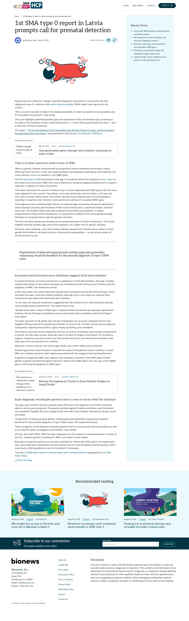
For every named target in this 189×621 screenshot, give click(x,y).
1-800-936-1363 (26, 586)
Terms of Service (65, 579)
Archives (151, 5)
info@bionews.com (26, 583)
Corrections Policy (66, 574)
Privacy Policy (64, 584)
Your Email (107, 540)
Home (126, 5)
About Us (62, 560)
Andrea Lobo (31, 40)
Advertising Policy (66, 589)
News (17, 16)
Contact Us (63, 599)
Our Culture (63, 570)
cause (33, 175)
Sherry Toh (42, 519)
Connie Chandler (157, 519)
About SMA (137, 5)
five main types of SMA (30, 179)
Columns (30, 519)
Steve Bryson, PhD (102, 519)
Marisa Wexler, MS (68, 146)
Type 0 (110, 179)
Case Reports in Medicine (89, 133)
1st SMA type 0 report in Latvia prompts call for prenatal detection (56, 452)
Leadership (63, 565)
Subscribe (168, 544)
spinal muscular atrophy (62, 104)
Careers (61, 594)
